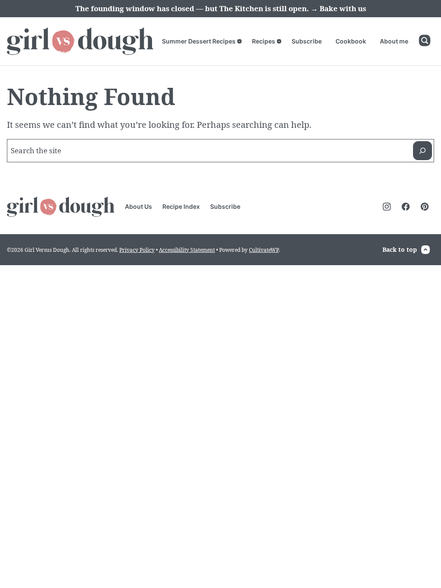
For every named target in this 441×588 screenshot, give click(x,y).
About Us (138, 206)
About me (394, 41)
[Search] (424, 40)
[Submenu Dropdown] (239, 41)
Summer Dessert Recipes (199, 41)
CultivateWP (264, 250)
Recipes (263, 41)
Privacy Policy (137, 250)
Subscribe (307, 41)
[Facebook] (405, 206)
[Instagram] (386, 206)
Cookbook (350, 41)
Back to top (399, 249)
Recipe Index (181, 206)
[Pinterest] (424, 206)
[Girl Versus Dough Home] (80, 41)
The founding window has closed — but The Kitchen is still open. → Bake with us (220, 8)
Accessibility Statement (187, 250)
